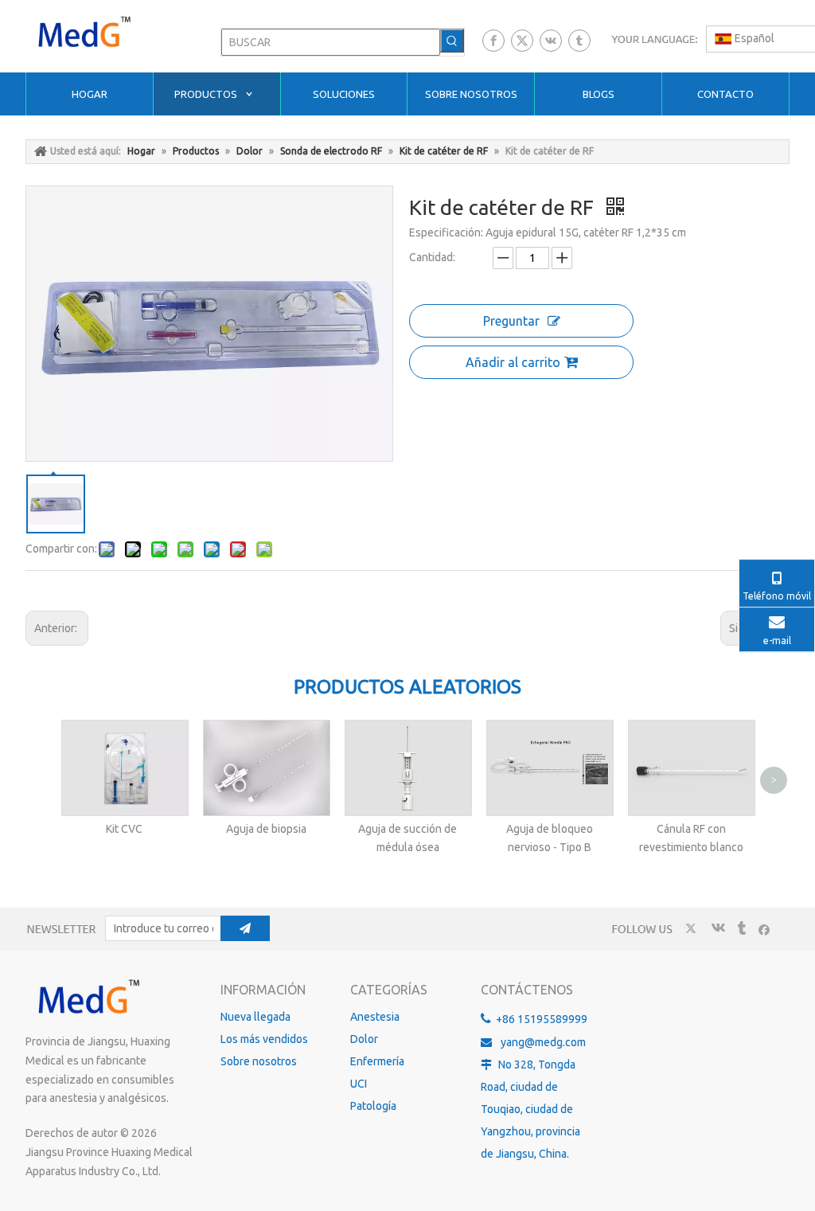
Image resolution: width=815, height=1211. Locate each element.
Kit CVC (124, 828)
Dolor (364, 1039)
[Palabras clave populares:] (452, 41)
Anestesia (375, 1016)
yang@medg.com (543, 1042)
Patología (373, 1106)
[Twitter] (522, 40)
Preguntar (511, 321)
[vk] (551, 40)
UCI (358, 1083)
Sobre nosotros (258, 1061)
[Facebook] (493, 40)
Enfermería (377, 1061)
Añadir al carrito (513, 362)
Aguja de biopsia (266, 828)
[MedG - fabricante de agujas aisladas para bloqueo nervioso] (87, 998)
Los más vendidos (264, 1039)
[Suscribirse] (245, 928)
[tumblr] (579, 40)
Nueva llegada (255, 1016)
